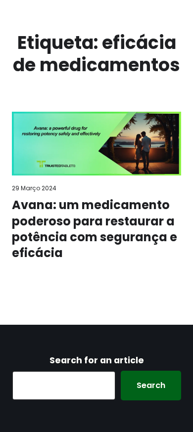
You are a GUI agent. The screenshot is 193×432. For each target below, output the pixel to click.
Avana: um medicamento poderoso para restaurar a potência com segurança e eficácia (94, 229)
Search (151, 385)
